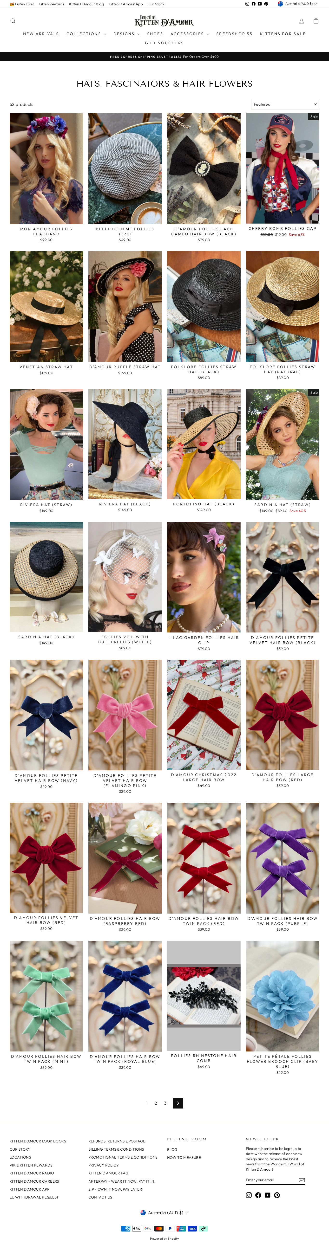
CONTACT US (100, 1197)
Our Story (156, 4)
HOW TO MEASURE (184, 1157)
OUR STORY (20, 1149)
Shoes (155, 33)
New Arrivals (41, 33)
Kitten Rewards (51, 4)
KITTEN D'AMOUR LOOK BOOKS (38, 1141)
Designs (124, 33)
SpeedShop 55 (234, 33)
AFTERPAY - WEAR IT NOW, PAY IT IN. (121, 1181)
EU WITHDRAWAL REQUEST (34, 1197)
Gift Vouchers (164, 42)
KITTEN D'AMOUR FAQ (108, 1173)
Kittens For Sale (283, 33)
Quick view (46, 218)
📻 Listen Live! (22, 4)
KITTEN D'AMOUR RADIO (32, 1173)
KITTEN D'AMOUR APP (29, 1189)
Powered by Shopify (164, 1238)
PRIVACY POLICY (103, 1165)
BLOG (172, 1149)
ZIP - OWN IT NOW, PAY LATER (115, 1189)
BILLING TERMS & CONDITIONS (116, 1149)
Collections (84, 33)
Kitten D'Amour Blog (86, 4)
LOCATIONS (20, 1157)
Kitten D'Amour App (126, 4)
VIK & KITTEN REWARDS (31, 1165)
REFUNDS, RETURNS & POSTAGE (116, 1141)
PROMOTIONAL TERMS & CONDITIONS (123, 1157)
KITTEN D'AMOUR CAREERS (34, 1181)
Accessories (188, 33)
